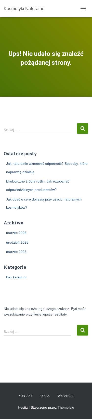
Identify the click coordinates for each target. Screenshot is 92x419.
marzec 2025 (16, 252)
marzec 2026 (16, 233)
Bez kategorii (16, 277)
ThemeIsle (66, 407)
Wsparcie (65, 396)
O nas (45, 396)
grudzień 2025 (17, 242)
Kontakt (25, 396)
